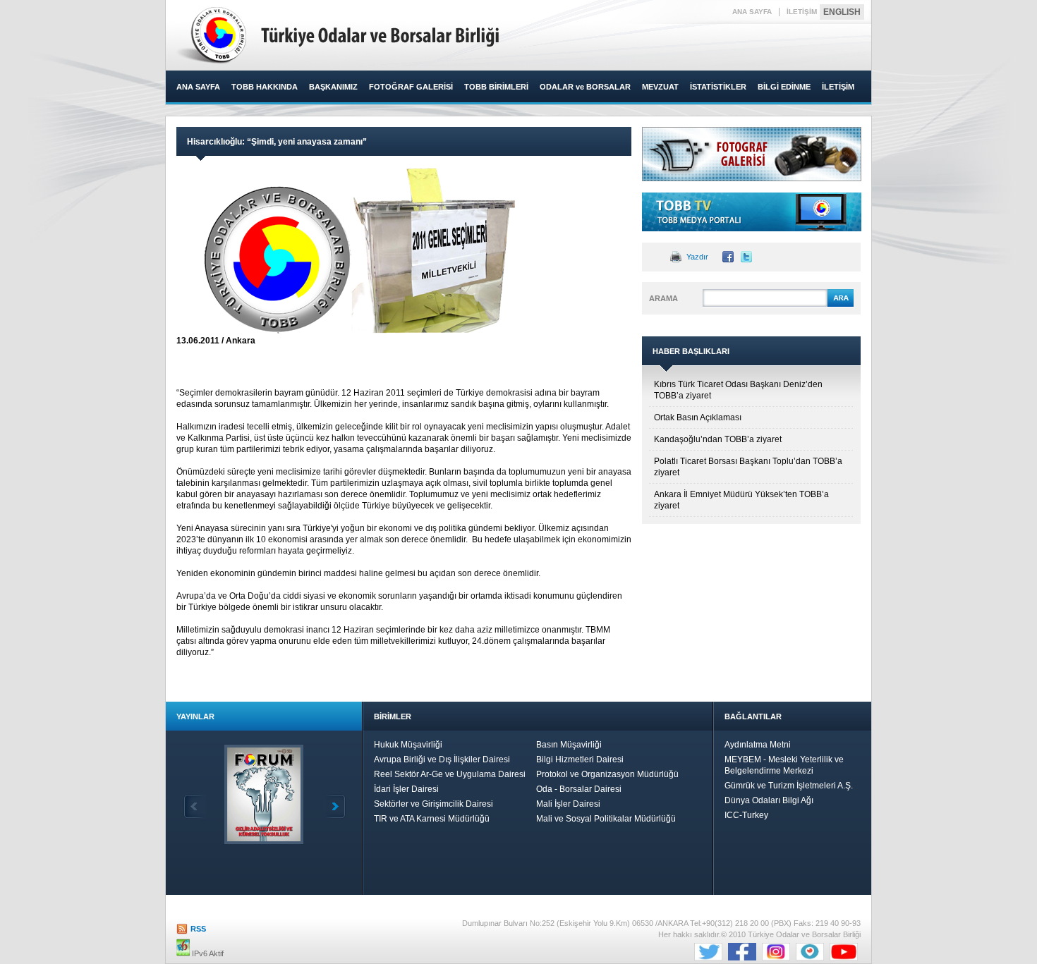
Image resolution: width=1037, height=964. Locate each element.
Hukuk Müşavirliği (408, 745)
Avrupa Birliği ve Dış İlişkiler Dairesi (442, 759)
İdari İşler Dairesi (406, 789)
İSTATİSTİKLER (718, 87)
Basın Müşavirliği (569, 745)
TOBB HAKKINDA (264, 87)
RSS (198, 929)
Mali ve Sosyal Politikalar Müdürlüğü (606, 819)
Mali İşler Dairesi (568, 804)
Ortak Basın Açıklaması (697, 417)
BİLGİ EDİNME (784, 87)
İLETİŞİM (802, 12)
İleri (334, 806)
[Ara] (840, 305)
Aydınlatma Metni (757, 745)
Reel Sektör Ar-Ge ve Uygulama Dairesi (450, 774)
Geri (194, 806)
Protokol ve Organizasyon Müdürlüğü (607, 774)
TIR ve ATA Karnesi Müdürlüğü (432, 819)
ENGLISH (842, 12)
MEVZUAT (660, 87)
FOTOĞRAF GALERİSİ (411, 87)
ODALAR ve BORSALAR (585, 87)
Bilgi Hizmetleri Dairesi (580, 759)
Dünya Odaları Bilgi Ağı (768, 800)
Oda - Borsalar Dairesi (578, 789)
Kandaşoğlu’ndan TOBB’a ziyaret (718, 439)
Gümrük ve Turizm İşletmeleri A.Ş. (788, 786)
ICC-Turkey (746, 815)
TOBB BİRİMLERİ (496, 87)
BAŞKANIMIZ (333, 87)
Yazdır (697, 256)
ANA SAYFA (752, 12)
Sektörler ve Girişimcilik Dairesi (433, 804)
